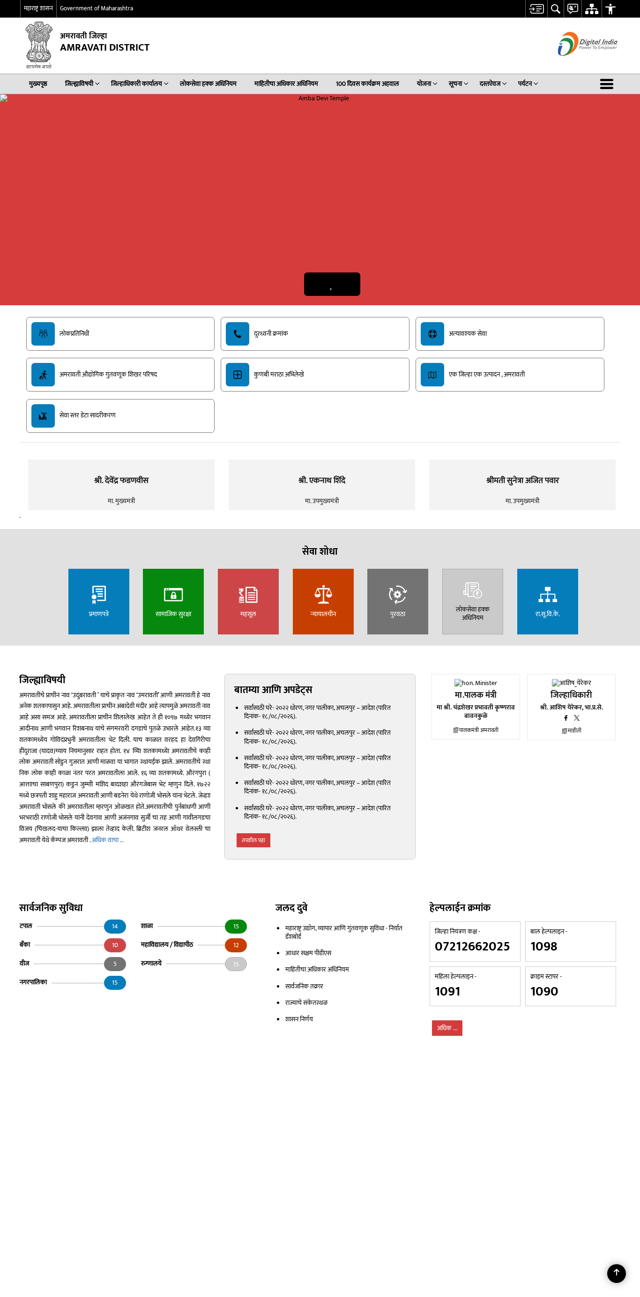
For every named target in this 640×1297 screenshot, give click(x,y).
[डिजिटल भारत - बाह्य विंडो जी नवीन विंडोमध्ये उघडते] (576, 64)
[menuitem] (536, 8)
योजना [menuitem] (424, 83)
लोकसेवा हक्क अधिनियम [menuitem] (208, 83)
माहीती (574, 730)
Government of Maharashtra (96, 8)
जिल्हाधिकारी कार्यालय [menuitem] (136, 83)
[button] (608, 84)
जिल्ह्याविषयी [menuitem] (79, 83)
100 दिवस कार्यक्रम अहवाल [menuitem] (367, 83)
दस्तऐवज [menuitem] (490, 83)
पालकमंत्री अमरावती (479, 730)
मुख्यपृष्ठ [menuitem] (38, 83)
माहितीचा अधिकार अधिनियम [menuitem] (286, 83)
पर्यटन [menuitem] (525, 83)
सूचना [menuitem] (455, 83)
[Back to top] (616, 1273)
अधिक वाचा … (108, 840)
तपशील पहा (253, 840)
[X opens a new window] (576, 719)
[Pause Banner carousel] (331, 284)
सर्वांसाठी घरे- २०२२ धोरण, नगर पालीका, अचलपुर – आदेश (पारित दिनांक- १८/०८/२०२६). (317, 712)
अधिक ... (447, 1028)
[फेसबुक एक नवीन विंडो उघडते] (566, 719)
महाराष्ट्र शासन (38, 8)
